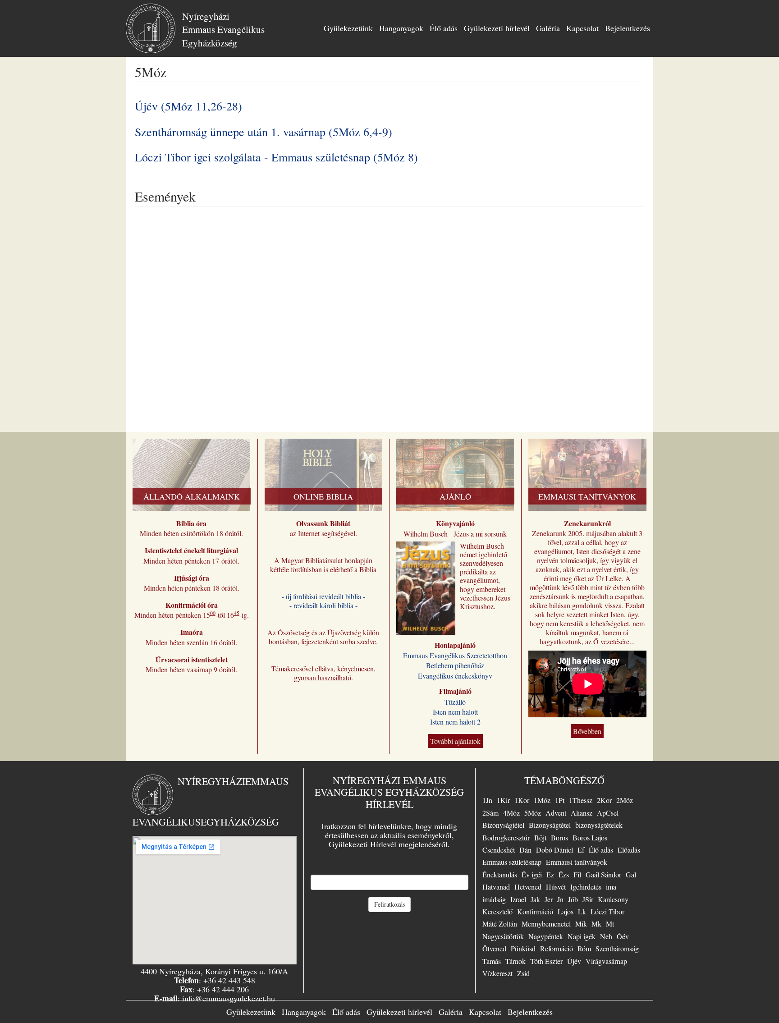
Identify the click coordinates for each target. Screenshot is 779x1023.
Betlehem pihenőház (455, 665)
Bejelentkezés (627, 28)
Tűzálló (455, 701)
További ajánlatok (455, 741)
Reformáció (556, 948)
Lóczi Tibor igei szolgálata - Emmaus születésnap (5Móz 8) (276, 157)
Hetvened (527, 886)
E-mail (389, 867)
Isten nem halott (455, 711)
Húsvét (556, 886)
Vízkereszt (497, 973)
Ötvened (494, 948)
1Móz (542, 800)
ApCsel (608, 812)
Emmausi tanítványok (576, 862)
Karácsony (613, 899)
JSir (587, 899)
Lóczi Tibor (607, 911)
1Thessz (580, 800)
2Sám (490, 812)
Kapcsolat (582, 28)
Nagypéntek (545, 936)
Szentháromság (617, 948)
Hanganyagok (401, 28)
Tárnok (515, 961)
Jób (573, 899)
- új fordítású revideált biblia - (323, 596)
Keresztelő (497, 911)
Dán (525, 849)
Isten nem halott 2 (455, 721)
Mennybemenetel (546, 923)
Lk (582, 911)
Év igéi (532, 874)
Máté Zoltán (499, 923)
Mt (610, 923)
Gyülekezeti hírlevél (497, 28)
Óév (623, 936)
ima (611, 886)
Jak (535, 899)
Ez (550, 874)
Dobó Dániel (554, 849)
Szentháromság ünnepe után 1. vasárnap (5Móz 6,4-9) (263, 131)
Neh (606, 936)
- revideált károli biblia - (323, 605)
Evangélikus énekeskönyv (455, 675)
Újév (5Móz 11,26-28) (188, 106)
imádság (494, 899)
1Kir (503, 800)
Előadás (629, 849)
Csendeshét (498, 849)
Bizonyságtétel (503, 825)
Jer (549, 899)
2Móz (624, 800)
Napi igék (582, 936)
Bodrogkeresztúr (506, 837)
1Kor (521, 800)
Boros (559, 837)
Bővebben (587, 731)
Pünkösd (523, 948)
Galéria (548, 28)
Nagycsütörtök (503, 936)
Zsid (523, 973)
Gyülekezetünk (348, 28)
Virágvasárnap (606, 961)
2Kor (604, 800)
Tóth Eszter (546, 961)
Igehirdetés (585, 886)
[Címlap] (154, 28)
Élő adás (444, 28)
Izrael (518, 899)
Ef (580, 849)
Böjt (540, 837)
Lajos (565, 911)
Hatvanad (496, 886)
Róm (584, 948)
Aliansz (581, 812)
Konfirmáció (535, 911)
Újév (574, 961)
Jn (560, 899)
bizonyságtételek (599, 825)
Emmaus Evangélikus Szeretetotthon (455, 655)
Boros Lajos (590, 837)
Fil (577, 874)
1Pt (559, 800)
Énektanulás (499, 874)
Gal (631, 874)
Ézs (564, 874)
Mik (581, 923)
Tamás (491, 961)
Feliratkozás (389, 904)
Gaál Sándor (603, 874)
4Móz (511, 812)
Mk (596, 923)
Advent (555, 812)
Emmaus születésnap (511, 862)
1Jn (487, 800)
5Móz (532, 812)
